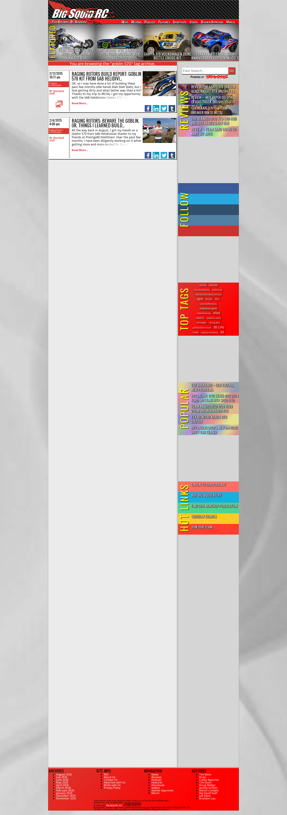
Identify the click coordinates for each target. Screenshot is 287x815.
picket (195, 332)
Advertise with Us (114, 782)
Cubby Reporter (209, 780)
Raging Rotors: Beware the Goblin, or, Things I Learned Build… (105, 123)
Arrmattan (201, 322)
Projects (53, 83)
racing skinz (214, 322)
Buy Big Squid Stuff (206, 495)
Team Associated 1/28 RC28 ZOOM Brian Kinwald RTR (212, 408)
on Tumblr (213, 209)
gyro (200, 299)
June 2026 (62, 780)
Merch (230, 22)
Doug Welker (207, 785)
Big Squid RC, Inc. (114, 805)
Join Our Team (202, 527)
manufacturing (204, 313)
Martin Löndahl (208, 790)
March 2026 (63, 788)
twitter (164, 106)
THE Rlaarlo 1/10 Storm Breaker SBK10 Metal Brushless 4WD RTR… (209, 110)
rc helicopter (55, 85)
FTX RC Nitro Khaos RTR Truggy (209, 419)
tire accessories (202, 289)
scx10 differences (208, 303)
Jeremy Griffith (208, 788)
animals (203, 285)
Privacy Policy (112, 788)
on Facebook (209, 188)
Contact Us (110, 780)
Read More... (80, 103)
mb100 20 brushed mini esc (208, 294)
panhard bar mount (202, 327)
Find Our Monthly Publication (214, 505)
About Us (109, 777)
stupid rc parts (214, 318)
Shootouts (179, 22)
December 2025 (66, 796)
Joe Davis (205, 796)
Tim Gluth (205, 782)
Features (164, 22)
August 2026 (64, 774)
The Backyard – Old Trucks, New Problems (212, 387)
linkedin (156, 106)
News (124, 22)
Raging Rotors (56, 130)
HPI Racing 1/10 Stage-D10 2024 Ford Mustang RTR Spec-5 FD (214, 398)
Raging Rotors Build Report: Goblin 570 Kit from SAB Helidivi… (106, 76)
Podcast (149, 22)
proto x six (217, 289)
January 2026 (64, 793)
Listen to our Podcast (208, 484)
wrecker (213, 285)
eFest (216, 313)
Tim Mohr (205, 774)
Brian (202, 777)
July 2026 (61, 777)
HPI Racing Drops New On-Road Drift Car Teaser (214, 430)
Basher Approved (212, 22)
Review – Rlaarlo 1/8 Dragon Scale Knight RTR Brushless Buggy (213, 89)
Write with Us (112, 785)
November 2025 (66, 798)
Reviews (136, 22)
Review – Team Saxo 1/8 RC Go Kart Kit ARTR (213, 131)
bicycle (209, 299)
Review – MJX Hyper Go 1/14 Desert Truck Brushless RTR (213, 99)
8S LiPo (219, 327)
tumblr (172, 106)
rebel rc (200, 317)
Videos (193, 22)
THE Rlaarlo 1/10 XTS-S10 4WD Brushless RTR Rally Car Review (214, 121)
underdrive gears (208, 308)
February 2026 (65, 790)
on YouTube (211, 231)
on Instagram (208, 220)
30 (49, 812)
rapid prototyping (209, 332)
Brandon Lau (207, 798)
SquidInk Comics (204, 516)
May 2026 (62, 782)
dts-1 (217, 299)
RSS (106, 774)
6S (222, 332)
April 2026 (62, 785)
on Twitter (213, 199)
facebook (148, 106)
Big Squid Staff (56, 92)
